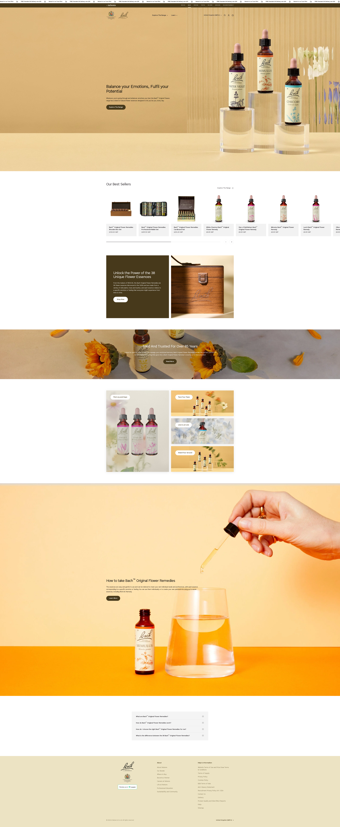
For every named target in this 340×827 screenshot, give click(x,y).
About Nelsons (162, 767)
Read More (170, 361)
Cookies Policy (203, 780)
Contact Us (202, 794)
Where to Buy (162, 774)
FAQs (199, 804)
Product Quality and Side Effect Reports (212, 801)
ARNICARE (217, 5)
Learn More (113, 598)
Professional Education (165, 788)
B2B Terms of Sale (204, 783)
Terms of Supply (203, 773)
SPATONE (196, 5)
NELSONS (210, 5)
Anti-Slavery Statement (206, 787)
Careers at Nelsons (163, 781)
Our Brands (161, 771)
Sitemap (201, 808)
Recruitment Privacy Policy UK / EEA (210, 790)
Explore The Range (159, 15)
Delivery (201, 797)
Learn (173, 15)
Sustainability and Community (167, 792)
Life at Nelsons (162, 785)
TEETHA (203, 5)
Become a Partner (163, 778)
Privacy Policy (202, 777)
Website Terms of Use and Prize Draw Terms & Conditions (213, 769)
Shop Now (120, 299)
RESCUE (183, 5)
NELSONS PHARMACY (228, 5)
